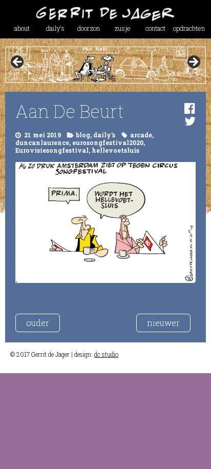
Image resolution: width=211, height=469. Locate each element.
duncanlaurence (42, 142)
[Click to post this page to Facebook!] (189, 108)
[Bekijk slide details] (105, 65)
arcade (141, 135)
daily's (104, 135)
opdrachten (189, 28)
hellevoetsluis (115, 150)
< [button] (18, 62)
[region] (105, 65)
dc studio (106, 354)
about (22, 28)
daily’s (55, 28)
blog (83, 135)
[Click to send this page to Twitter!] (190, 121)
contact (155, 28)
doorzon (88, 28)
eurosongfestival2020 (107, 142)
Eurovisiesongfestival (52, 150)
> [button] (193, 62)
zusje (122, 28)
